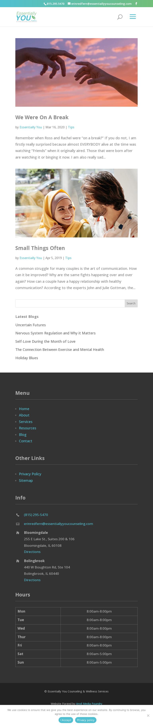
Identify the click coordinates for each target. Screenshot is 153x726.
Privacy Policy (30, 473)
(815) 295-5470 (36, 514)
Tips (71, 127)
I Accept (66, 720)
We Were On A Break (42, 117)
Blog (22, 434)
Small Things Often (40, 248)
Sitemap (26, 480)
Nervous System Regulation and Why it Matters (55, 333)
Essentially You (31, 127)
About (24, 415)
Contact (25, 441)
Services (25, 421)
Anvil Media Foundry (89, 704)
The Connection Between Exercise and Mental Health (59, 349)
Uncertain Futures (30, 324)
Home (24, 408)
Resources (27, 428)
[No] (148, 715)
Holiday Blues (26, 357)
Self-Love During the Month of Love (45, 341)
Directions (32, 551)
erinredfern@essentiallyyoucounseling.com (58, 523)
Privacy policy (86, 720)
